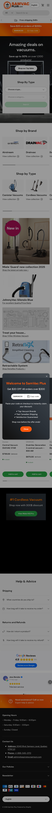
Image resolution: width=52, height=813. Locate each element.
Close (26, 429)
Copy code (34, 396)
